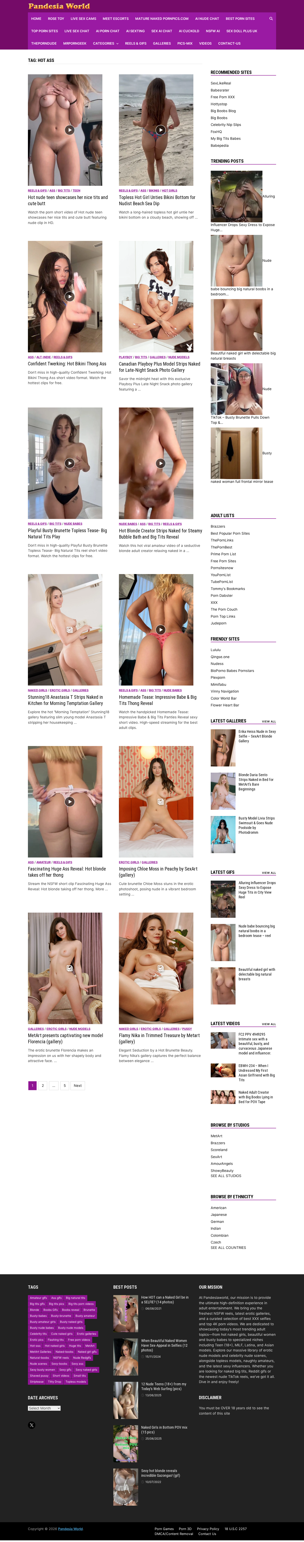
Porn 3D (185, 1529)
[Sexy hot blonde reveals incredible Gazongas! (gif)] (125, 1471)
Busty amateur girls (43, 1321)
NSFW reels (61, 1357)
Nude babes (73, 523)
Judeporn (218, 623)
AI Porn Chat (108, 31)
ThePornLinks (222, 540)
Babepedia (220, 145)
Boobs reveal (70, 1309)
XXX (214, 602)
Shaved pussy (39, 1375)
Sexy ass (77, 1363)
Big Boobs (219, 118)
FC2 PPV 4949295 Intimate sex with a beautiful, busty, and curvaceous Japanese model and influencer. (255, 1043)
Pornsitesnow (222, 568)
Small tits (80, 1375)
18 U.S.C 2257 (236, 1529)
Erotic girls (60, 690)
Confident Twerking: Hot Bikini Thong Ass (67, 364)
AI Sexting (135, 31)
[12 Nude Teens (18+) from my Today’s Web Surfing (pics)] (125, 1384)
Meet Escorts (116, 19)
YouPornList (221, 575)
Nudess (217, 664)
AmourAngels (222, 1164)
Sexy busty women (42, 1369)
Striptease (37, 1381)
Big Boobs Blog (223, 111)
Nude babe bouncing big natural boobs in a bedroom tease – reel (257, 931)
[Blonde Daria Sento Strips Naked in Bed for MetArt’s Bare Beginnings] (223, 775)
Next (78, 1086)
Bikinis (154, 190)
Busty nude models (70, 1327)
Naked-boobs (64, 1351)
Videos (205, 43)
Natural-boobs (39, 1357)
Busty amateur (85, 1315)
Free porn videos (79, 1339)
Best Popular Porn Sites (230, 533)
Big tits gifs (37, 1303)
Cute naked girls (62, 1333)
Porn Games (164, 1529)
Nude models (178, 357)
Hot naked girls (55, 1345)
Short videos (61, 1375)
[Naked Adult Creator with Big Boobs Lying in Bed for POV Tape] (223, 1093)
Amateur (43, 862)
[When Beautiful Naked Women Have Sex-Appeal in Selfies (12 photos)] (125, 1341)
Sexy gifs (65, 1369)
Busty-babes (38, 1315)
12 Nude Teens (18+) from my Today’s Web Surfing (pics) (163, 1386)
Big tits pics (56, 1303)
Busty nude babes (42, 1327)
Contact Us (207, 1534)
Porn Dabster (222, 595)
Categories (103, 43)
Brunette (89, 1309)
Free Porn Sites (223, 561)
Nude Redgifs (82, 1357)
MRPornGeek (74, 43)
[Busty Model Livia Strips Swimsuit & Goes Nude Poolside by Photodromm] (223, 818)
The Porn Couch (224, 609)
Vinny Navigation (225, 691)
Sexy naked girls (86, 1369)
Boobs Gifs (50, 1309)
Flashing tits (56, 1339)
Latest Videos (225, 1023)
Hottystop (219, 104)
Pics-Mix (185, 43)
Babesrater (220, 90)
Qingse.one (220, 657)
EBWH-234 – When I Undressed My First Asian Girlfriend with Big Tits (257, 1073)
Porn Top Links (223, 616)
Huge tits (75, 1345)
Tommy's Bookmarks (228, 589)
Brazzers (218, 526)
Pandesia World (70, 1529)
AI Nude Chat (207, 19)
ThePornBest (221, 547)
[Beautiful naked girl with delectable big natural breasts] (223, 970)
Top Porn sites (44, 31)
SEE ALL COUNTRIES (228, 1248)
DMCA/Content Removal (174, 1534)
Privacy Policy (208, 1529)
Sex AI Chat (161, 31)
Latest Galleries (228, 721)
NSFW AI (213, 31)
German (217, 1222)
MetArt (216, 1136)
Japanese (219, 1215)
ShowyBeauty (222, 1171)
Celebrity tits (38, 1333)
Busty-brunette (61, 1315)
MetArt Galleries (40, 1351)
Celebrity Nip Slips (226, 125)
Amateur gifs (38, 1297)
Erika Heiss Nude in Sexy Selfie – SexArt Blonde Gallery (257, 736)
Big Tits (64, 190)
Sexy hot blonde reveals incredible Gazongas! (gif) (160, 1473)
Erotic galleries (86, 1333)
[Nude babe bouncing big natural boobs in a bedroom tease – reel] (223, 926)
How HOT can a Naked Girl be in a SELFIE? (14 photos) (165, 1299)
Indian (216, 1228)
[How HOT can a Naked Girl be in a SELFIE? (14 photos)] (125, 1298)
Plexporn (218, 677)
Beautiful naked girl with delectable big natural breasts (257, 974)
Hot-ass (35, 1345)
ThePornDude (44, 43)
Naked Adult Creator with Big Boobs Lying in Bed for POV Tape (256, 1097)
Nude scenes (38, 1363)
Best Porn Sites (240, 19)
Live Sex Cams (83, 19)
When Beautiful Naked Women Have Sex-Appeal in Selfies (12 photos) (164, 1345)
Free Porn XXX (223, 97)
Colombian (220, 1235)
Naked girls (37, 690)
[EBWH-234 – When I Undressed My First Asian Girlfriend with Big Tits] (223, 1066)
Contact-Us (229, 43)
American (218, 1208)
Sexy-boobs (59, 1363)
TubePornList (222, 582)
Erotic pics (36, 1339)
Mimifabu (218, 684)
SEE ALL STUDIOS (226, 1176)
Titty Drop (54, 1381)
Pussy (187, 1028)
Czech (216, 1242)
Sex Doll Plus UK (241, 31)
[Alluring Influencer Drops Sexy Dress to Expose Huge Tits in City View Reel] (223, 883)
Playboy (125, 357)
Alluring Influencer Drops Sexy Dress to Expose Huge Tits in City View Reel (257, 890)
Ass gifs (56, 1297)
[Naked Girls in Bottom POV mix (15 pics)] (125, 1428)
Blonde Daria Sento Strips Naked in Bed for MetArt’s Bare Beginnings (256, 782)
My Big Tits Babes (226, 138)
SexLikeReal (221, 83)
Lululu (216, 650)
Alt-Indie (43, 357)
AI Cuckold (189, 31)
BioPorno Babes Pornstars (232, 671)
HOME (36, 19)
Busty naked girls (71, 1321)
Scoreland (219, 1150)
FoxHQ (216, 132)
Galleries (162, 43)
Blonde (34, 1309)
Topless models (76, 1381)
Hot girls (169, 190)
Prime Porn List (223, 554)
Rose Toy (56, 19)
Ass (52, 190)
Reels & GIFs (135, 43)
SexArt (216, 1157)
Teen (76, 190)
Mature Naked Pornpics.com (162, 19)
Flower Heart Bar (225, 705)
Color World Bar (224, 698)
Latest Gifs (223, 872)
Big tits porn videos (81, 1303)
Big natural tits (75, 1297)
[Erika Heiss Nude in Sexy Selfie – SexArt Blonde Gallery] (223, 732)
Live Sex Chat (77, 31)
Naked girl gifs (87, 1351)
